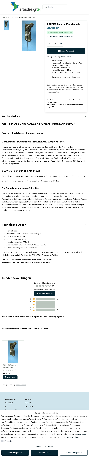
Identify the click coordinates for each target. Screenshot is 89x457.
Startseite (5, 17)
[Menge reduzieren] (49, 43)
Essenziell (8, 441)
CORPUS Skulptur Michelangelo (9, 366)
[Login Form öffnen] (81, 7)
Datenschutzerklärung (71, 437)
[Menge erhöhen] (61, 43)
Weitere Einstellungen (44, 446)
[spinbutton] (55, 43)
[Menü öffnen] (7, 7)
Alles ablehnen (45, 453)
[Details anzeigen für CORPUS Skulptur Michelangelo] (13, 352)
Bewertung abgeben (44, 293)
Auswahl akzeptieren (73, 453)
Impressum (81, 434)
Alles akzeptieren (15, 453)
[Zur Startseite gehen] (25, 7)
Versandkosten (66, 57)
